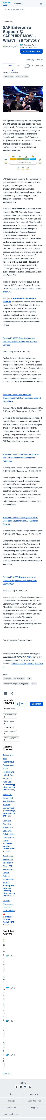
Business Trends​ (9, 708)
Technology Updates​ (11, 738)
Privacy (11, 1094)
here (30, 657)
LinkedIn (30, 664)
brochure (7, 292)
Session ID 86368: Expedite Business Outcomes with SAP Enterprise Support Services (20, 341)
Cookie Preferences (11, 1114)
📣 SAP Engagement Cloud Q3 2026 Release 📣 (9, 907)
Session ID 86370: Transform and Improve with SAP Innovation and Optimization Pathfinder (21, 457)
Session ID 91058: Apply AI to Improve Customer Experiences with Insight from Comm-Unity (20, 580)
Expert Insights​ (9, 721)
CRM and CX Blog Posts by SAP (8, 846)
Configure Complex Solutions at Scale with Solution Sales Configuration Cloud (9, 831)
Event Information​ (10, 715)
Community (17, 3)
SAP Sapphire (8, 77)
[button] (13, 70)
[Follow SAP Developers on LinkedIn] (30, 1087)
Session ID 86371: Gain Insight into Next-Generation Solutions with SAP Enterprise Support (20, 521)
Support (34, 1107)
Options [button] (21, 55)
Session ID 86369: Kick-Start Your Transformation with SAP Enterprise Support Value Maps (22, 398)
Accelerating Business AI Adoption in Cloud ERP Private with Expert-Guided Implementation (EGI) (8, 869)
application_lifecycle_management (16, 684)
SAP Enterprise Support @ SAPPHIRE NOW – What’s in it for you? (21, 33)
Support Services (22, 77)
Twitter (23, 664)
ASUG (34, 684)
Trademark (11, 1107)
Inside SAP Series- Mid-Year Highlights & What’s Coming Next (9, 801)
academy (7, 678)
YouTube (15, 664)
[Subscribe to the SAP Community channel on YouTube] (25, 1087)
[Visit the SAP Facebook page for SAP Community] (16, 1087)
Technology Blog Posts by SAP (9, 787)
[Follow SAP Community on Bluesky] (21, 1087)
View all (6, 1074)
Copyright (11, 1101)
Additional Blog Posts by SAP (14, 9)
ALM (29, 678)
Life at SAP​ (7, 727)
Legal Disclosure (34, 1101)
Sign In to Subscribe (31, 51)
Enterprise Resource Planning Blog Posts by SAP (9, 891)
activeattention (19, 678)
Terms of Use (34, 1094)
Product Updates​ (10, 731)
